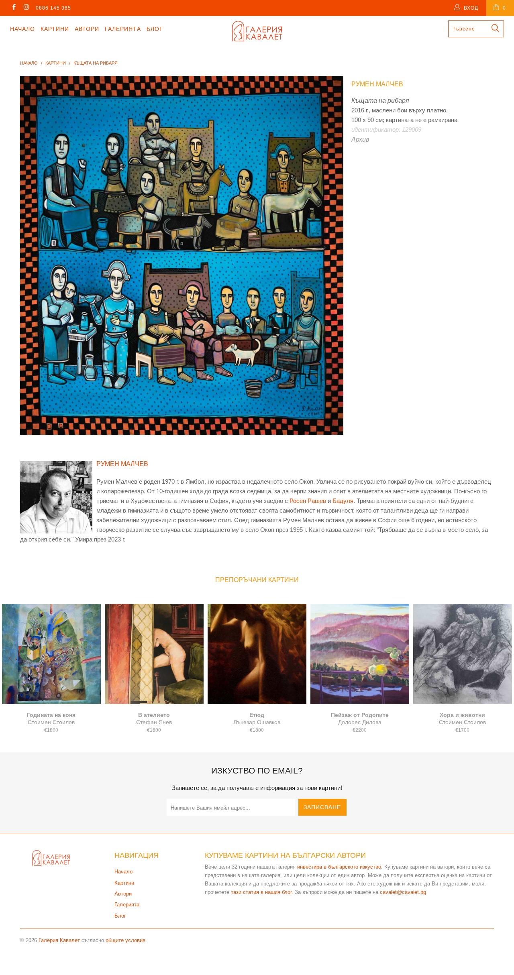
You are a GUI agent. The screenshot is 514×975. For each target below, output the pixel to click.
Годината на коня (51, 654)
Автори (87, 29)
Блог (155, 29)
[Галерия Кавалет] (257, 31)
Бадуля (342, 500)
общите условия (125, 940)
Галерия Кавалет (59, 940)
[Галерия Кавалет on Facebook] (13, 8)
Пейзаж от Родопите (359, 654)
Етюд (257, 654)
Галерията (123, 29)
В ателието (154, 654)
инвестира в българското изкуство (339, 867)
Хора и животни (462, 654)
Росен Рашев (308, 500)
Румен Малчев (377, 84)
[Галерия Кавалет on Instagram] (25, 8)
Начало (22, 29)
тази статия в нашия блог (261, 892)
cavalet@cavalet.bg (403, 892)
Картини (55, 29)
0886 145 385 (53, 8)
